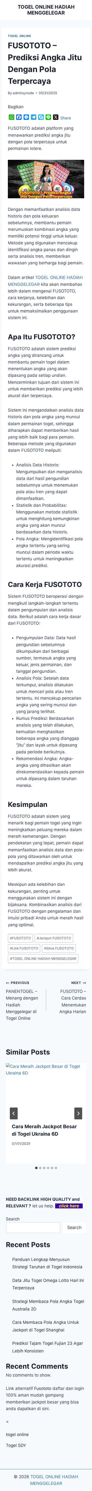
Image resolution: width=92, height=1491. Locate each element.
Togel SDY (16, 1445)
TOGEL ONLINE (19, 36)
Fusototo (42, 1388)
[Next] (78, 1113)
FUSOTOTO (20, 938)
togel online (17, 1434)
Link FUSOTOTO (24, 948)
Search (13, 1219)
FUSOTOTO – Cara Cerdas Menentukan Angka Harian (72, 997)
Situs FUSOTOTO (59, 948)
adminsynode (23, 93)
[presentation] (46, 1090)
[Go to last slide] (14, 1113)
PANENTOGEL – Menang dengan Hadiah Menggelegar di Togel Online (22, 1000)
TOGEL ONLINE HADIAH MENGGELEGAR (43, 959)
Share (65, 117)
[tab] (36, 1168)
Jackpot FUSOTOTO (54, 938)
